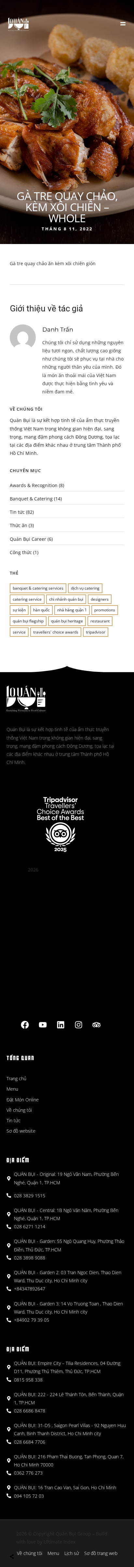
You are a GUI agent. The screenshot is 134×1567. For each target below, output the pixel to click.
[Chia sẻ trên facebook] (19, 1541)
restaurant (100, 621)
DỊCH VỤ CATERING (85, 588)
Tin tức (17, 512)
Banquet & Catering (31, 499)
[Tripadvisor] (96, 1024)
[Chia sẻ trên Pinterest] (38, 1541)
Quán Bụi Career (28, 539)
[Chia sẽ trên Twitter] (28, 1541)
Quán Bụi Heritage (67, 621)
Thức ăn (18, 525)
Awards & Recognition (34, 485)
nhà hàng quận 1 (72, 610)
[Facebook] (25, 1024)
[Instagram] (78, 1024)
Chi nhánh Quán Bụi (66, 599)
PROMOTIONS (104, 610)
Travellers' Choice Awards (55, 632)
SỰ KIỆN (19, 610)
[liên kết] (60, 1024)
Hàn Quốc (41, 610)
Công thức (21, 552)
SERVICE (19, 632)
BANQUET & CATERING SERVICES (38, 588)
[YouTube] (42, 1024)
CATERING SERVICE (27, 599)
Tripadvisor (95, 632)
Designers (100, 599)
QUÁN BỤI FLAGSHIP (28, 621)
